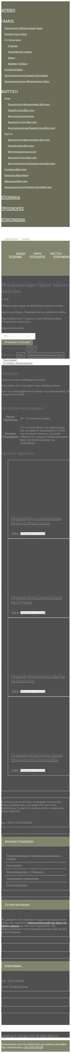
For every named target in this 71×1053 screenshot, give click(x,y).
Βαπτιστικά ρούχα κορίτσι (22, 151)
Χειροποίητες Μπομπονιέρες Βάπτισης (29, 104)
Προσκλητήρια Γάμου (16, 34)
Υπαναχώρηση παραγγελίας (22, 878)
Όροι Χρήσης (14, 865)
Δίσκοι (11, 57)
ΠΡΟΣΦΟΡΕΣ (12, 208)
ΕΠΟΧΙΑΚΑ (10, 197)
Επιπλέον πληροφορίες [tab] (18, 363)
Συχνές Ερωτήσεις (16, 885)
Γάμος (21, 355)
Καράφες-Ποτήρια (17, 63)
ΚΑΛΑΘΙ (25, 239)
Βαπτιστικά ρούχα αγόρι (21, 116)
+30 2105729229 (33, 1047)
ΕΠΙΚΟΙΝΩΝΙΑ (13, 219)
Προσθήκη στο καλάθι (17, 342)
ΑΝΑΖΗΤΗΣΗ (11, 239)
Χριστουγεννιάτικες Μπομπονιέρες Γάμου (27, 81)
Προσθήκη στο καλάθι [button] (33, 533)
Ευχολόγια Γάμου (14, 69)
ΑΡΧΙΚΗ (8, 10)
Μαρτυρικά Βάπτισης (16, 181)
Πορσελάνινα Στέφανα (20, 52)
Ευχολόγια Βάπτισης (16, 169)
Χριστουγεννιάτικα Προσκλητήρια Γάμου (26, 75)
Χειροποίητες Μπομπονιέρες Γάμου (24, 28)
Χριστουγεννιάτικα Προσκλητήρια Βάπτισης (31, 128)
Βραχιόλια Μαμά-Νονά (16, 175)
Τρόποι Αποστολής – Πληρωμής (25, 872)
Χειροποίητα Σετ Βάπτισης (22, 122)
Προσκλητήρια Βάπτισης (21, 110)
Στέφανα (13, 46)
